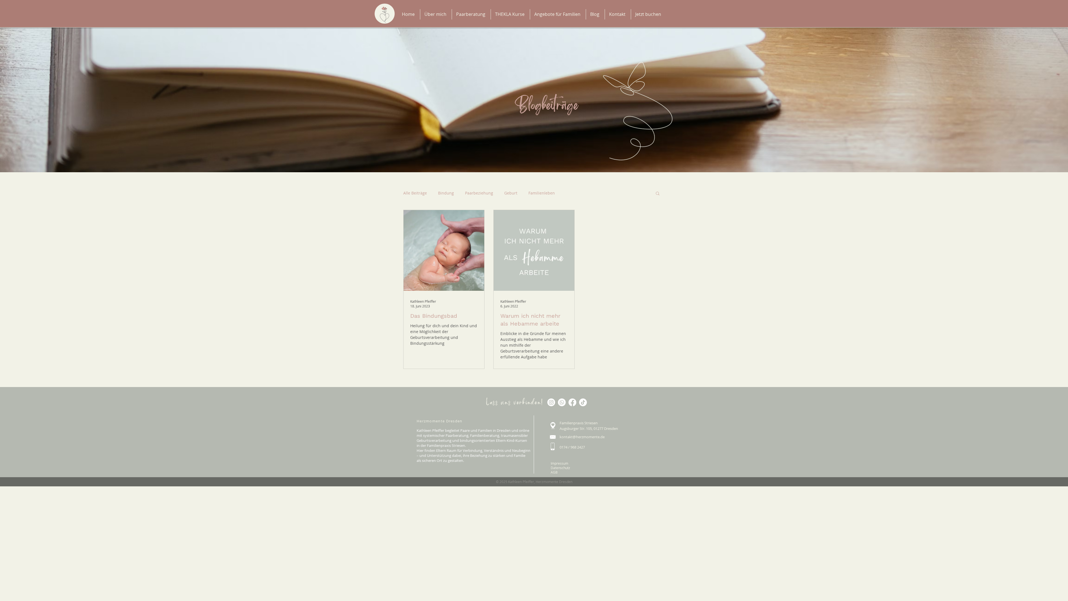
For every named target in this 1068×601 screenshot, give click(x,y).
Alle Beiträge (415, 193)
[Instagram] (551, 402)
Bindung (446, 193)
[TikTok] (583, 402)
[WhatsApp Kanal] (562, 402)
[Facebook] (572, 402)
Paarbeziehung (479, 193)
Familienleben (541, 193)
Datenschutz (560, 467)
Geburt (510, 193)
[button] (657, 194)
